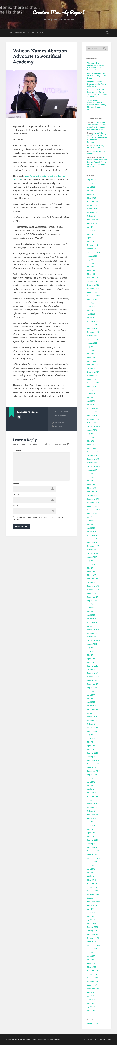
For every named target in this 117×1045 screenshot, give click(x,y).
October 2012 (92, 768)
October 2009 (92, 898)
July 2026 (90, 183)
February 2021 (92, 408)
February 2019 (92, 492)
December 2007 (93, 978)
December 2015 (93, 630)
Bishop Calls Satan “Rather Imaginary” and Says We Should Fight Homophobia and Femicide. (97, 93)
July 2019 (90, 474)
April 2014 (91, 702)
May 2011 (90, 829)
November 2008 (93, 938)
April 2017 (91, 572)
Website (16, 506)
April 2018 (91, 528)
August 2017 (92, 557)
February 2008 (92, 971)
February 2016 (92, 622)
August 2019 (92, 470)
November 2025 (93, 212)
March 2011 (91, 836)
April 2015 (91, 659)
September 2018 (93, 510)
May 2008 (90, 960)
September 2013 (93, 728)
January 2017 (92, 582)
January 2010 (92, 887)
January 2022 (92, 368)
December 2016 (93, 586)
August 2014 (92, 688)
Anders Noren (98, 1040)
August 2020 (92, 430)
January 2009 (92, 931)
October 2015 (92, 637)
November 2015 (93, 633)
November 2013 (93, 720)
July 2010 (90, 865)
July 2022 (90, 347)
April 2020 (91, 445)
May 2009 (90, 916)
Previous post (60, 422)
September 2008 (93, 945)
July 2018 (90, 517)
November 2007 (93, 981)
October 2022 (92, 336)
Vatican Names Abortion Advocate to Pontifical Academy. (40, 56)
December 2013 (93, 717)
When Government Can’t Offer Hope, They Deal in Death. (96, 75)
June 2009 (91, 913)
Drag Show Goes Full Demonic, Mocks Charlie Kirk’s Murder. (96, 84)
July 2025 (90, 227)
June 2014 (91, 695)
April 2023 (91, 314)
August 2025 (92, 223)
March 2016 (91, 619)
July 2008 (90, 952)
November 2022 (93, 332)
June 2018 (91, 521)
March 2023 (91, 318)
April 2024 (91, 270)
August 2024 (92, 256)
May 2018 (90, 524)
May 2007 (90, 1003)
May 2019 (90, 481)
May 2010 (90, 873)
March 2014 (91, 706)
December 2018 (93, 499)
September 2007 (93, 989)
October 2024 (92, 249)
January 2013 (92, 757)
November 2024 (93, 245)
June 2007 (91, 1000)
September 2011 (93, 815)
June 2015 (91, 651)
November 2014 (93, 677)
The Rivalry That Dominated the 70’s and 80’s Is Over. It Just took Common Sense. (96, 66)
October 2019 (92, 463)
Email (16, 495)
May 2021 (90, 397)
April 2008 (91, 963)
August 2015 (92, 644)
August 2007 (92, 992)
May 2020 (90, 441)
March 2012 (91, 793)
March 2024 (91, 274)
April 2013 (91, 746)
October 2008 (92, 942)
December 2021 (93, 372)
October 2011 (92, 811)
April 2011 (91, 833)
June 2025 (91, 231)
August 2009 (92, 905)
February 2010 (92, 884)
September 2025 (93, 220)
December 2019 (93, 459)
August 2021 (92, 387)
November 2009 (93, 894)
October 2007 (92, 985)
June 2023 (91, 307)
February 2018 (92, 535)
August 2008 (92, 949)
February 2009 (92, 927)
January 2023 (92, 325)
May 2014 (90, 699)
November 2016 (93, 590)
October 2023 (92, 292)
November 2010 (93, 851)
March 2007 (91, 1011)
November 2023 (93, 289)
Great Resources (17, 33)
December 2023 (93, 285)
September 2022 (93, 339)
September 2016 (93, 597)
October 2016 (92, 593)
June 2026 (91, 187)
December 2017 (93, 542)
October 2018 (92, 506)
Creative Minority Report (58, 12)
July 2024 (90, 260)
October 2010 (92, 855)
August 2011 (92, 818)
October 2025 (92, 216)
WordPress (54, 1040)
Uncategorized (60, 416)
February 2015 (92, 666)
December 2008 (93, 934)
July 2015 (90, 648)
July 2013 (90, 735)
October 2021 (92, 379)
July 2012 (90, 778)
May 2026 (90, 191)
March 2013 (91, 749)
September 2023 (93, 296)
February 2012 (92, 797)
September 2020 (93, 426)
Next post (58, 426)
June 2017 (91, 564)
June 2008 (91, 956)
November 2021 (93, 376)
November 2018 (93, 503)
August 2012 (92, 775)
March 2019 (91, 488)
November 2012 (93, 764)
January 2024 (92, 281)
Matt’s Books (38, 33)
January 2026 (92, 205)
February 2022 (92, 365)
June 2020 (91, 437)
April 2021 (91, 401)
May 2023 (90, 310)
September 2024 (93, 252)
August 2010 (92, 862)
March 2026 (91, 198)
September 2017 (93, 553)
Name (16, 484)
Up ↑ (109, 1040)
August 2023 (92, 300)
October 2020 (92, 423)
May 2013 (90, 742)
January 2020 (92, 455)
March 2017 (91, 575)
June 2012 (91, 782)
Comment (17, 451)
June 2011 (91, 826)
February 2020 (92, 452)
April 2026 (91, 194)
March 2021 (91, 405)
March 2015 (91, 662)
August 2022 (92, 343)
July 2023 (90, 303)
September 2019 (93, 466)
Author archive (19, 417)
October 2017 (92, 550)
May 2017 (90, 568)
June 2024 (91, 263)
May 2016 (90, 611)
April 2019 (91, 484)
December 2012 (93, 760)
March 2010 (91, 880)
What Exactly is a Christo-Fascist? (97, 147)
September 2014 (93, 684)
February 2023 (92, 321)
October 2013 (92, 724)
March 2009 (91, 923)
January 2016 (92, 626)
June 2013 (91, 738)
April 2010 (91, 876)
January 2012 (92, 800)
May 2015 (90, 655)
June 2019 (91, 477)
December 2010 (93, 847)
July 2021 (90, 390)
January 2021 (92, 412)
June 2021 (91, 394)
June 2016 (91, 608)
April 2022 (91, 358)
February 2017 (92, 579)
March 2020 (91, 448)
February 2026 (92, 202)
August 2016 (92, 601)
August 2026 (92, 180)
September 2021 (93, 383)
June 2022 (91, 350)
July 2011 (90, 822)
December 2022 (93, 329)
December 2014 (93, 673)
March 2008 (91, 967)
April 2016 (91, 615)
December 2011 (93, 804)
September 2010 (93, 858)
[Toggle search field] (107, 33)
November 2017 (93, 546)
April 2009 (91, 920)
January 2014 (92, 713)
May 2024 (90, 267)
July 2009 (90, 909)
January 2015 (92, 669)
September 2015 (93, 640)
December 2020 (93, 416)
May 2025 (90, 234)
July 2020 (90, 434)
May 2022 (90, 354)
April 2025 (91, 238)
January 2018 (92, 539)
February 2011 (92, 840)
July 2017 (90, 561)
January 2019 (92, 495)
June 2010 (91, 869)
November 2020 (93, 419)
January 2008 (92, 974)
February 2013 (92, 753)
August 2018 (92, 513)
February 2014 (92, 709)
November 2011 (93, 807)
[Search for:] (97, 48)
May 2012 (90, 786)
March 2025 (91, 241)
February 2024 (92, 278)
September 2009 (93, 902)
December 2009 (93, 891)
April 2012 (91, 789)
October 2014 (92, 680)
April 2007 (91, 1007)
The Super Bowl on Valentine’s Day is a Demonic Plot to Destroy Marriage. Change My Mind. (96, 104)
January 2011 (92, 844)
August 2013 (92, 731)
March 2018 (91, 532)
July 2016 (90, 604)
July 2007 (90, 996)
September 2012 (93, 771)
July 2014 (90, 691)
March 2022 (91, 361)
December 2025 (93, 209)
